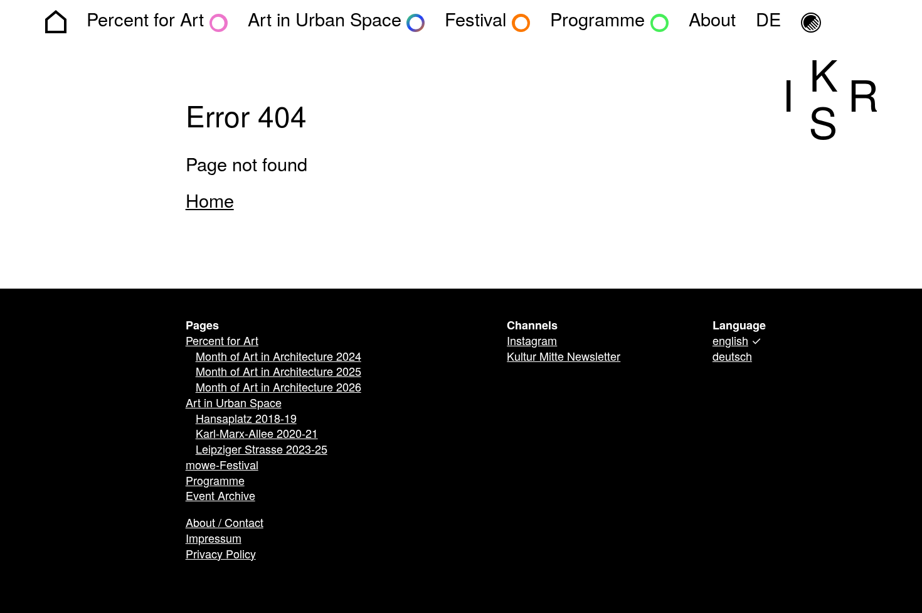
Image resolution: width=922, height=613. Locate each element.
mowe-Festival (222, 466)
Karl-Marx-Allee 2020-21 (257, 434)
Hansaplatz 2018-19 (246, 419)
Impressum (213, 539)
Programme (215, 482)
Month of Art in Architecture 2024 (278, 357)
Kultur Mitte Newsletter (563, 357)
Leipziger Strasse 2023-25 (261, 450)
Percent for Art (222, 342)
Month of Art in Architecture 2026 (278, 388)
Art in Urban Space (234, 404)
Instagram (532, 342)
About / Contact (224, 524)
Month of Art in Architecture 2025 (278, 372)
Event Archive (220, 497)
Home (210, 202)
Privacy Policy (221, 555)
